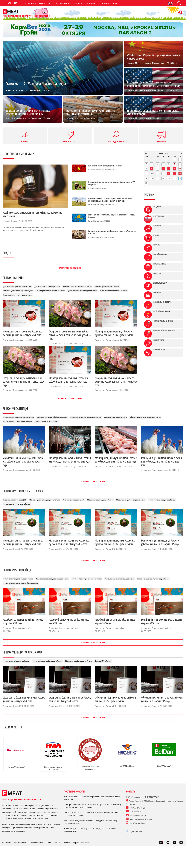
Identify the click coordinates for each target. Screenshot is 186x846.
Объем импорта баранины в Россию (16, 661)
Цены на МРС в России (103, 661)
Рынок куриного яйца (22, 628)
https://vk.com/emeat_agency (141, 819)
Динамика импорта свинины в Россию (17, 286)
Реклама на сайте (36, 842)
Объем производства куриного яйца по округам (20, 583)
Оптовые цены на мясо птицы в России (17, 421)
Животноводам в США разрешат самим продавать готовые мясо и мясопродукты (91, 829)
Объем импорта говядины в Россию (100, 500)
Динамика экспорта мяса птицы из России (85, 417)
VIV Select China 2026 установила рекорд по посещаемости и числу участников (92, 797)
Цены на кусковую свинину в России (113, 291)
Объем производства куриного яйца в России (52, 579)
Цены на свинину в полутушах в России (17, 295)
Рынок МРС (18, 706)
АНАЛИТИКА (44, 3)
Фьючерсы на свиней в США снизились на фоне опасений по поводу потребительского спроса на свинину (92, 805)
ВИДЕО (115, 3)
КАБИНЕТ (104, 3)
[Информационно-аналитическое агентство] (26, 11)
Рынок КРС (18, 549)
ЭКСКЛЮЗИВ (91, 3)
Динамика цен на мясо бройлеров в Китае (52, 417)
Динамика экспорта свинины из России (77, 286)
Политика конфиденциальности (76, 842)
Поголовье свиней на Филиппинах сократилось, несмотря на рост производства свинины (91, 813)
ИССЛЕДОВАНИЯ (61, 3)
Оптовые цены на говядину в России (16, 504)
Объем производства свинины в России (50, 291)
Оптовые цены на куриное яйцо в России (119, 579)
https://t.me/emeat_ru (138, 815)
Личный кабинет (53, 842)
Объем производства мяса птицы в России (145, 417)
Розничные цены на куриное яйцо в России (153, 579)
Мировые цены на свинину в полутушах (18, 291)
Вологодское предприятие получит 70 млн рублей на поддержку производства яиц (90, 821)
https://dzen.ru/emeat (138, 823)
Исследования (20, 842)
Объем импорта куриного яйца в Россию (18, 579)
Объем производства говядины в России (130, 500)
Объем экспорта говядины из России (161, 500)
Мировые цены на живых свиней (106, 286)
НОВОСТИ (77, 3)
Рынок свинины (20, 340)
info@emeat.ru (135, 811)
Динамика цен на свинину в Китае (47, 286)
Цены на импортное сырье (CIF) (46, 421)
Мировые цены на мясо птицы (115, 417)
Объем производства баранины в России (47, 661)
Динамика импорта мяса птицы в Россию (18, 417)
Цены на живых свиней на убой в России (82, 291)
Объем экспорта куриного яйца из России (86, 579)
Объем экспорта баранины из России (78, 661)
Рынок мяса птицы (21, 470)
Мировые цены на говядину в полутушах (44, 500)
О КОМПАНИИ (29, 3)
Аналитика (7, 340)
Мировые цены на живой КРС (73, 500)
